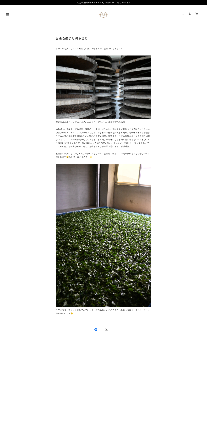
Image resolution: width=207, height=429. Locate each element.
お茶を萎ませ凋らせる (72, 38)
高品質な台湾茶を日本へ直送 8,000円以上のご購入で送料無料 (103, 3)
